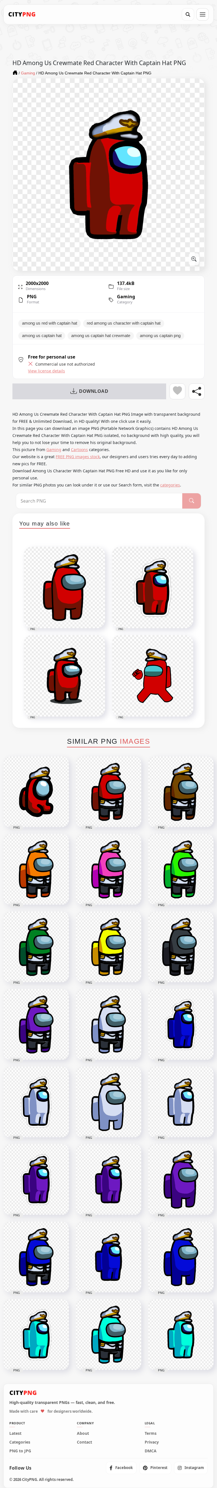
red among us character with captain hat (123, 323)
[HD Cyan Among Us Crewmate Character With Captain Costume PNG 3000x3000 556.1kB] (108, 1334)
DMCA (151, 1450)
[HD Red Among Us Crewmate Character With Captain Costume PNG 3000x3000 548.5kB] (108, 791)
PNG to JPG (20, 1450)
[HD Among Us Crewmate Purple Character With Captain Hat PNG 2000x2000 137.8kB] (108, 1179)
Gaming (126, 296)
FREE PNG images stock (78, 456)
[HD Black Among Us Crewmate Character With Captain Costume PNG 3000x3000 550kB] (181, 947)
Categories (19, 1442)
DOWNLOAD (93, 391)
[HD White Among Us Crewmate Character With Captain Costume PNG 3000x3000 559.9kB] (108, 1024)
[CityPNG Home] (22, 14)
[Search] (188, 14)
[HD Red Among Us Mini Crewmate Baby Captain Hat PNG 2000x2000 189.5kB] (36, 791)
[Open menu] (202, 14)
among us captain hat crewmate (100, 335)
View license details (46, 371)
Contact (84, 1442)
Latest (15, 1433)
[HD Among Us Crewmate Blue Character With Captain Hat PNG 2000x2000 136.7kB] (108, 1257)
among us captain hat (42, 335)
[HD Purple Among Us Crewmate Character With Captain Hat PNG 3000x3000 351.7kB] (181, 1179)
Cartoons (79, 449)
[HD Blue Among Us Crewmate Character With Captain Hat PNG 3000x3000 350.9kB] (181, 1257)
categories (170, 485)
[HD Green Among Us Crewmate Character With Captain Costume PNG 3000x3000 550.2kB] (36, 947)
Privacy (152, 1442)
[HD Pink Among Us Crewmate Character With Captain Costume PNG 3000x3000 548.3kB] (108, 869)
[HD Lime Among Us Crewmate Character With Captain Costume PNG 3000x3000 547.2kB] (181, 869)
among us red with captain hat (49, 323)
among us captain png (160, 335)
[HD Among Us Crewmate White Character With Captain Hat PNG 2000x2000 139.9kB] (181, 1102)
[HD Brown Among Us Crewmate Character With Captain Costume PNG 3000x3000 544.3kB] (181, 791)
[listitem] (121, 1468)
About (83, 1433)
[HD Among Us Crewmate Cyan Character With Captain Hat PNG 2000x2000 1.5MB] (181, 1334)
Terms (151, 1433)
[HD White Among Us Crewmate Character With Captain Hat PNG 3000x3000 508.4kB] (108, 1102)
